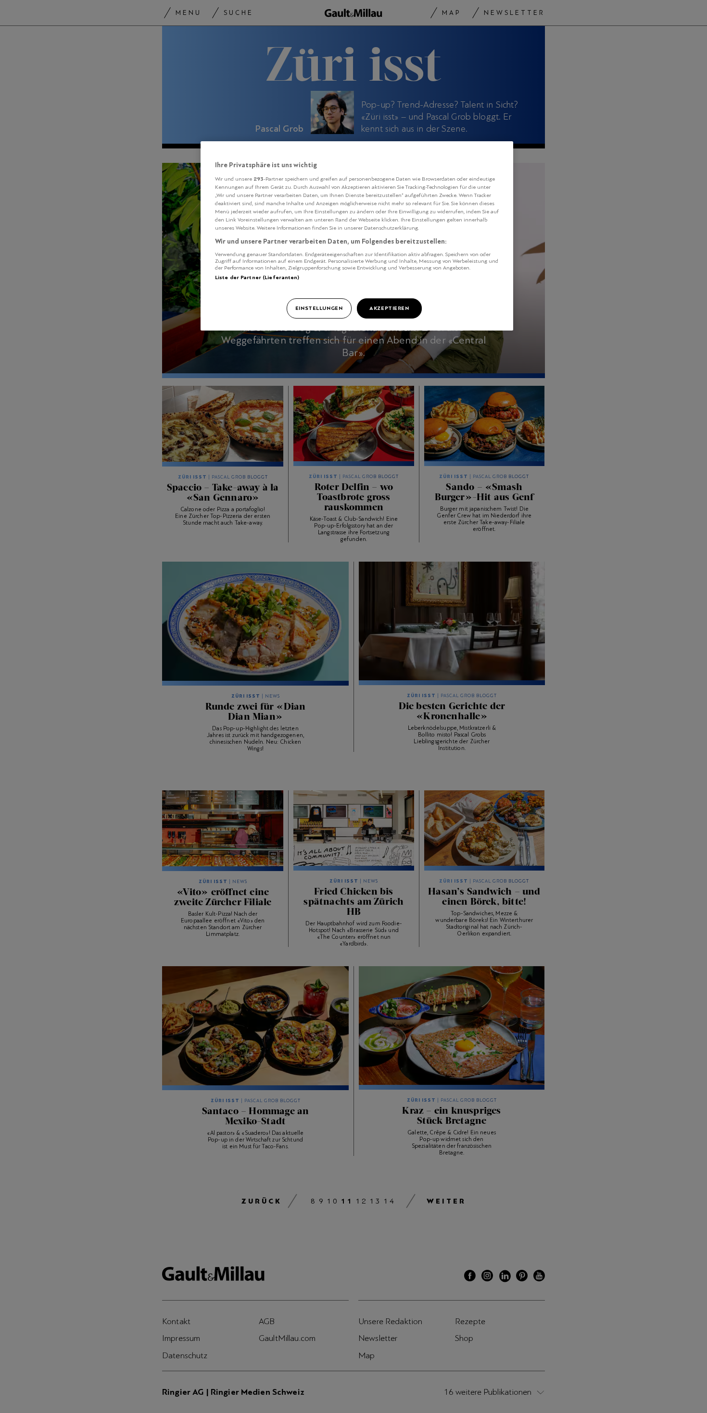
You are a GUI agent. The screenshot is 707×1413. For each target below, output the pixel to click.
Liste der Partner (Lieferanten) (257, 277)
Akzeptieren (389, 308)
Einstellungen (318, 308)
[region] (357, 236)
